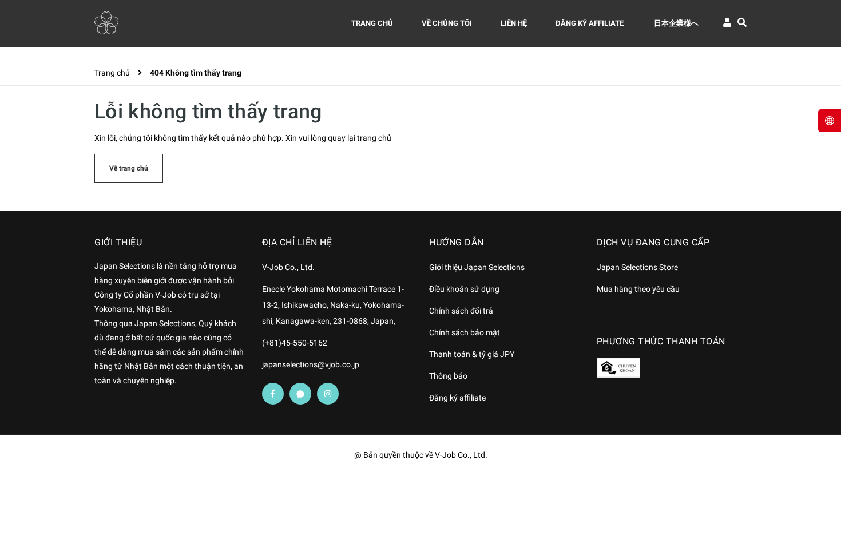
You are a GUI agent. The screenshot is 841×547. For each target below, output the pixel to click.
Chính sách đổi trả (461, 310)
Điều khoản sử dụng (464, 289)
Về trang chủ (128, 168)
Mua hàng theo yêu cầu (638, 289)
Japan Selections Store (637, 267)
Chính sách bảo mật (464, 332)
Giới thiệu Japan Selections (477, 267)
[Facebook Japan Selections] (273, 394)
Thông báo (448, 375)
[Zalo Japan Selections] (300, 394)
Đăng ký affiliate (457, 397)
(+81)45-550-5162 (294, 342)
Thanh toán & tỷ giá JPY (471, 354)
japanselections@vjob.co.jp (310, 364)
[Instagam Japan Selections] (328, 394)
